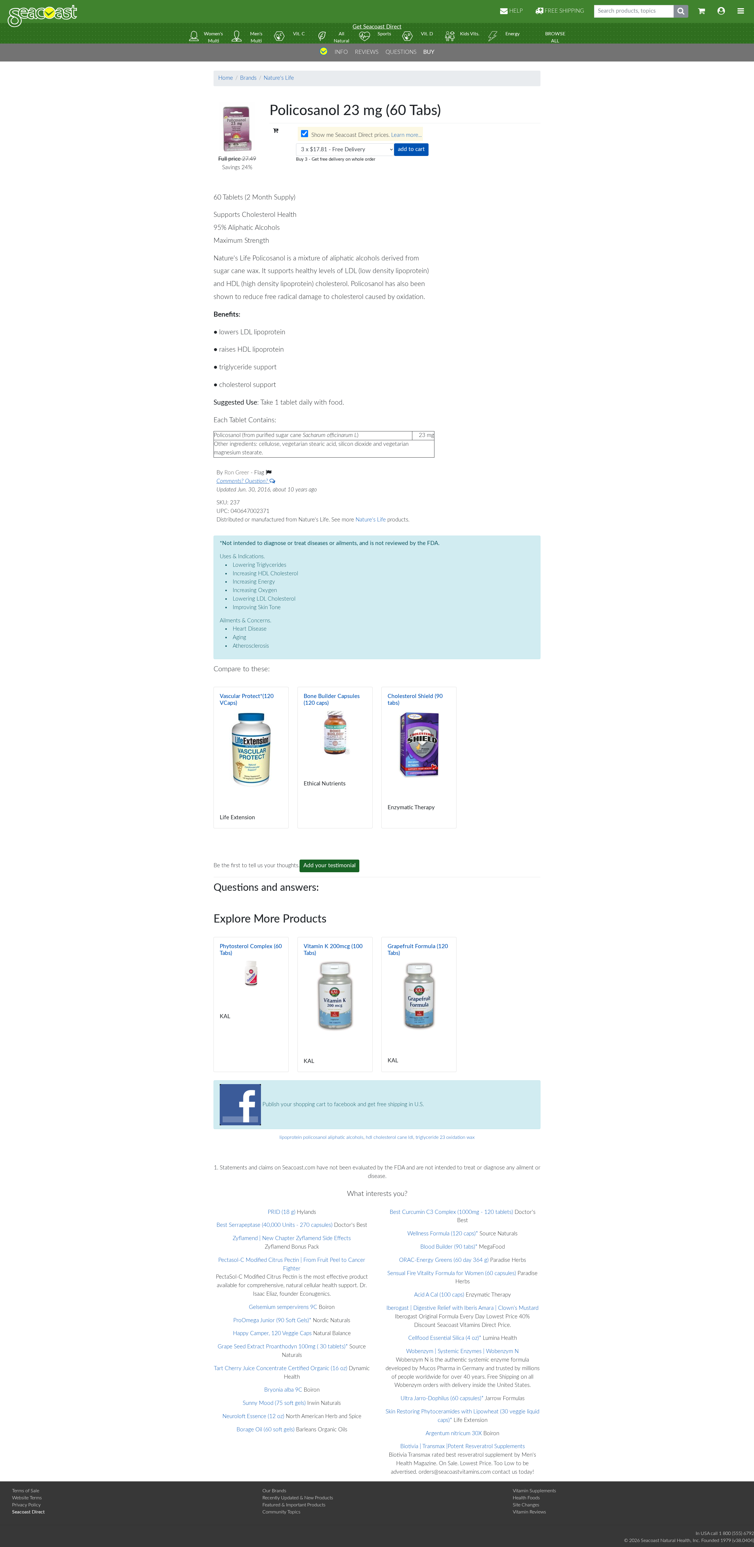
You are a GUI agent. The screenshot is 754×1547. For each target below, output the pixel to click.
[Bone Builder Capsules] (335, 757)
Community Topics (281, 1512)
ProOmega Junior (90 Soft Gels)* (272, 1320)
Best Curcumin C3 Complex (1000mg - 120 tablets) (451, 1212)
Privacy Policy (26, 1505)
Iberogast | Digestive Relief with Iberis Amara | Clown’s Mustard (462, 1308)
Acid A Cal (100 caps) (439, 1295)
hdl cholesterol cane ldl (389, 1137)
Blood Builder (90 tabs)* (448, 1247)
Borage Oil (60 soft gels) (266, 1430)
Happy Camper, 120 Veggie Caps (272, 1333)
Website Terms (27, 1498)
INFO (341, 52)
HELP (515, 11)
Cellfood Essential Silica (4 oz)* (444, 1338)
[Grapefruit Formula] (419, 1004)
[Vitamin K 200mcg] (335, 1004)
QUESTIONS (401, 52)
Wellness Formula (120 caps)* (442, 1234)
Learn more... (406, 135)
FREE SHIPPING (563, 11)
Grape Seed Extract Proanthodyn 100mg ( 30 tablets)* (283, 1347)
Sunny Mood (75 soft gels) (274, 1403)
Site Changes (526, 1505)
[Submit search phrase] (681, 11)
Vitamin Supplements (534, 1490)
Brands (248, 78)
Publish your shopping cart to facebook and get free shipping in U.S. (342, 1104)
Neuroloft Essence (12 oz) (253, 1416)
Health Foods (526, 1498)
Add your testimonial (329, 865)
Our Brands (274, 1490)
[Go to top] (324, 53)
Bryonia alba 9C (283, 1390)
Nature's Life (279, 78)
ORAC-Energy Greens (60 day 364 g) (444, 1260)
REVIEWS (366, 52)
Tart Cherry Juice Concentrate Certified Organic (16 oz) (280, 1368)
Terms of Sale (25, 1490)
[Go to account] (721, 11)
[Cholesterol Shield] (419, 757)
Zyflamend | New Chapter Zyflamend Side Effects (292, 1238)
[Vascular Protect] (251, 757)
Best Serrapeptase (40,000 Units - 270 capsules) (274, 1225)
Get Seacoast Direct (377, 27)
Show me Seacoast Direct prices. (366, 135)
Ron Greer (237, 473)
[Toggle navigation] (740, 11)
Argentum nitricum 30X (454, 1433)
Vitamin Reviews (529, 1512)
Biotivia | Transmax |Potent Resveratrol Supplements (462, 1446)
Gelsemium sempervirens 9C (283, 1307)
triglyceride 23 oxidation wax (445, 1137)
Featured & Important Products (293, 1505)
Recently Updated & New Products (297, 1498)
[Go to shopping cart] (701, 11)
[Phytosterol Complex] (251, 1004)
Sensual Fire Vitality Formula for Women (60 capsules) (451, 1273)
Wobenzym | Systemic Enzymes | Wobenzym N (462, 1351)
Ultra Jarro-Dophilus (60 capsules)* (442, 1398)
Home (225, 78)
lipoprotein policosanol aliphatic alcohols (321, 1137)
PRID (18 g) (281, 1212)
